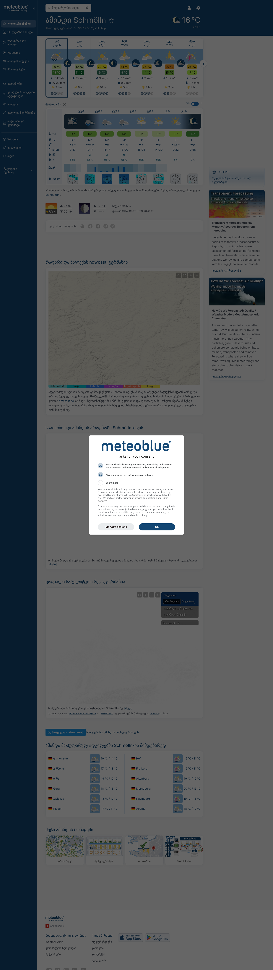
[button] (136, 482)
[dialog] (136, 485)
